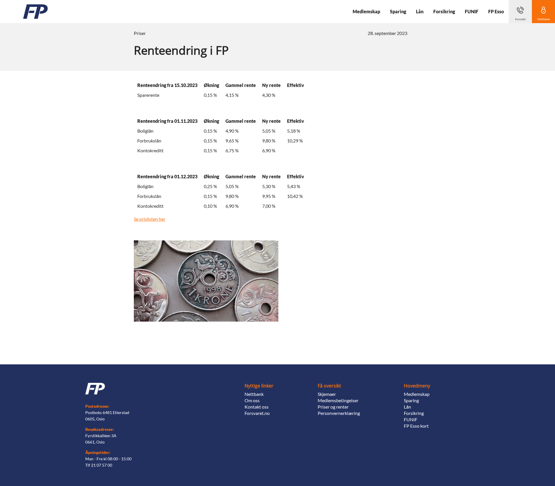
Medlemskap (417, 394)
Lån (407, 406)
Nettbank (254, 394)
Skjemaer (327, 394)
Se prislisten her (149, 219)
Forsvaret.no (257, 413)
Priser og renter (333, 406)
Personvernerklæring (339, 413)
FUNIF (410, 419)
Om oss (252, 400)
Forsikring (414, 413)
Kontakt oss (257, 406)
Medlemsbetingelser (338, 400)
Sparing (411, 400)
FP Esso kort (416, 426)
